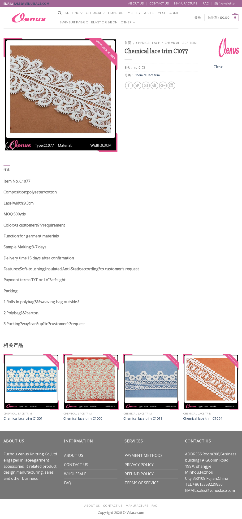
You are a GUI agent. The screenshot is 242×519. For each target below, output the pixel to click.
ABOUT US (136, 3)
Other (126, 22)
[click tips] (228, 49)
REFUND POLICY (139, 473)
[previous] (3, 392)
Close (218, 66)
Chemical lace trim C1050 (82, 418)
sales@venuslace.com (31, 4)
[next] (238, 392)
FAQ (206, 3)
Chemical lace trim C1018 (142, 418)
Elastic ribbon (104, 22)
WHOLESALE (75, 473)
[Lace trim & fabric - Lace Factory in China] (27, 18)
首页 (128, 42)
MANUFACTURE (185, 3)
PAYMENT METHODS (144, 455)
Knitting (72, 13)
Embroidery (119, 13)
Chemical (94, 13)
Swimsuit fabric (74, 22)
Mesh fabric (168, 13)
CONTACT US (159, 3)
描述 (7, 169)
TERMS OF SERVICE (142, 482)
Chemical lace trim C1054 (202, 418)
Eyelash (143, 13)
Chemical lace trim (181, 42)
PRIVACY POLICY (139, 464)
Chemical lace (148, 42)
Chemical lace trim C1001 (23, 418)
